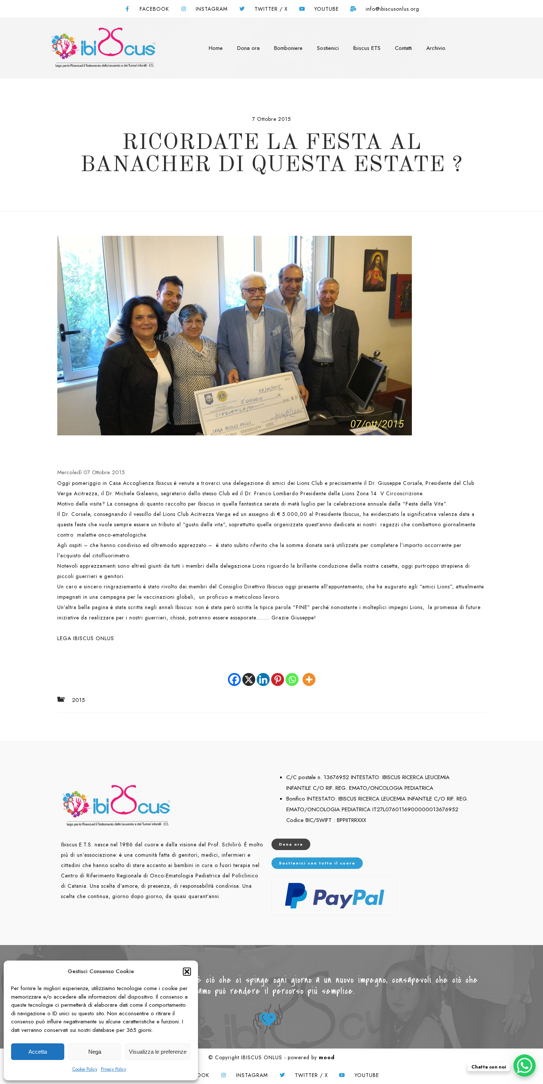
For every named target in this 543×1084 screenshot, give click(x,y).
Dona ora (248, 48)
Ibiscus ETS (366, 48)
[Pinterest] (277, 674)
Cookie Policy (84, 1069)
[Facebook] (234, 674)
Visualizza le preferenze (158, 1052)
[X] (248, 674)
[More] (309, 674)
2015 (78, 700)
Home (216, 48)
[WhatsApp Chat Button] (524, 1065)
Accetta (37, 1052)
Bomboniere (288, 48)
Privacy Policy (113, 1069)
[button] (187, 971)
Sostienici (328, 48)
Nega (94, 1052)
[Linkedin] (263, 674)
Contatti (403, 48)
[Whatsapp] (292, 674)
